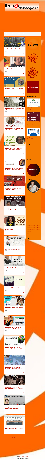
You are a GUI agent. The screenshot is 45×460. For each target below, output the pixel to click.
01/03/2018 (37, 229)
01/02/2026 (29, 229)
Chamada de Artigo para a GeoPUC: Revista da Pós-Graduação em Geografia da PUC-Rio (33, 123)
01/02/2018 (29, 227)
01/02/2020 (37, 227)
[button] (23, 54)
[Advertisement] (14, 446)
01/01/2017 (29, 225)
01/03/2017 (33, 229)
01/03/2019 (29, 231)
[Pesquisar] (40, 3)
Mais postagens (14, 437)
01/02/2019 (33, 227)
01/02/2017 (37, 225)
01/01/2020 (33, 225)
